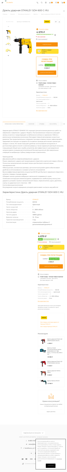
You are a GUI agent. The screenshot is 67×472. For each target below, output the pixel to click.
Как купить (53, 124)
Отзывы (41, 124)
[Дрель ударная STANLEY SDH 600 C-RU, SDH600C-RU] (23, 45)
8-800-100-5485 (33, 440)
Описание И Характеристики (14, 124)
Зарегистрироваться (47, 72)
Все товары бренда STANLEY (48, 326)
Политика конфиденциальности (35, 463)
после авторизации (43, 34)
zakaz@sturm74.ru (35, 444)
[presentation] (8, 26)
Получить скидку (43, 29)
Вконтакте (31, 453)
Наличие (31, 124)
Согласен (51, 465)
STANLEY (45, 95)
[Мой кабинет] (46, 3)
